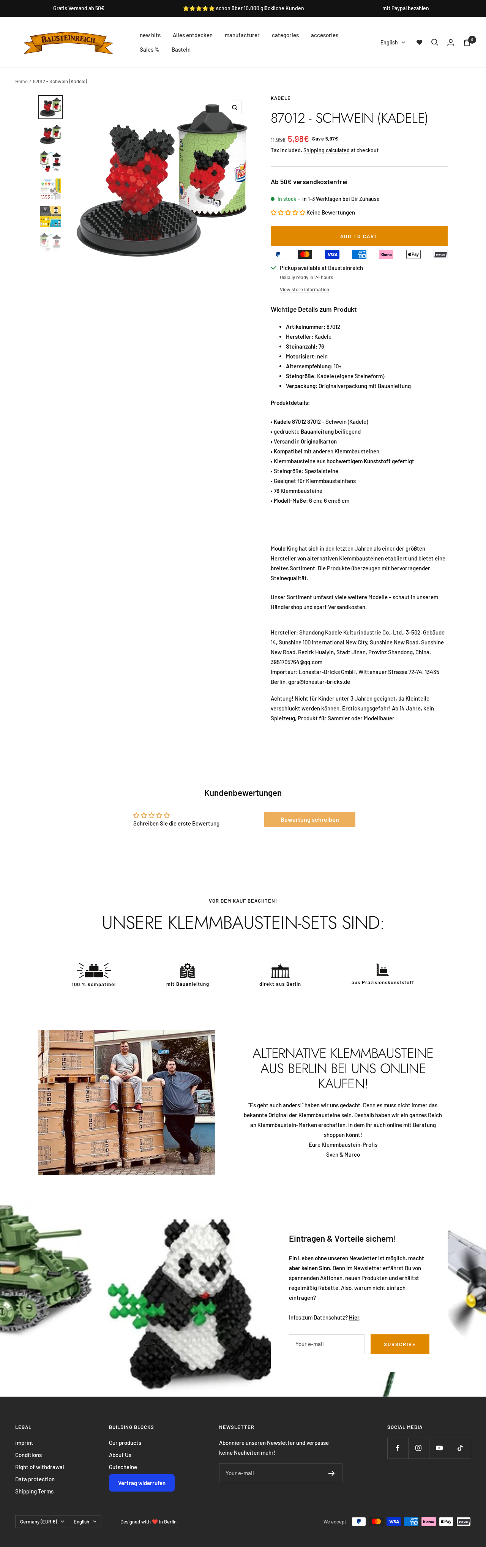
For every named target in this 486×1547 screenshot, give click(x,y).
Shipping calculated (326, 150)
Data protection (35, 1479)
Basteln (181, 49)
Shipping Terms (34, 1491)
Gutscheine (123, 1466)
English (389, 42)
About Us (120, 1454)
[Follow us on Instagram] (418, 1448)
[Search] (434, 42)
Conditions (28, 1454)
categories (285, 35)
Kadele (281, 98)
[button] (288, 212)
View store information (304, 289)
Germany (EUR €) (38, 1522)
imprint (24, 1442)
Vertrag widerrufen (142, 1482)
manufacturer (242, 35)
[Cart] (467, 42)
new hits (150, 35)
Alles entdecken (193, 35)
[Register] (331, 1473)
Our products (125, 1442)
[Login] (450, 42)
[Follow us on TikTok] (460, 1448)
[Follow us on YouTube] (439, 1448)
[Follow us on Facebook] (397, 1448)
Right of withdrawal (39, 1466)
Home (21, 81)
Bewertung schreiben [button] (310, 819)
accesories (324, 35)
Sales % (149, 49)
